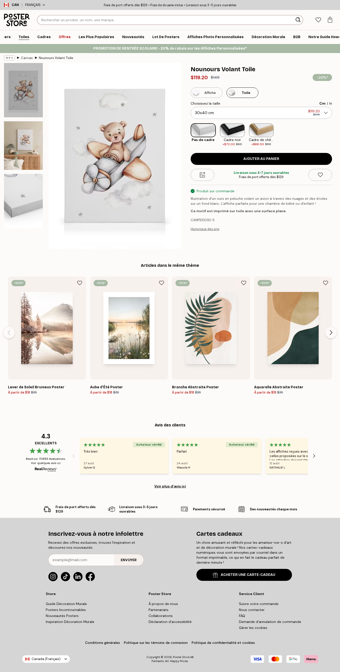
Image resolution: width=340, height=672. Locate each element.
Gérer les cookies (253, 627)
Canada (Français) (46, 659)
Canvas (27, 58)
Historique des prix (205, 229)
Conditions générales (102, 642)
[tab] (318, 20)
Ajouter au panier (261, 159)
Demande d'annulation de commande (270, 621)
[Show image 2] (23, 145)
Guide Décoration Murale (66, 604)
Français (33, 5)
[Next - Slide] (336, 135)
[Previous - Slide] (187, 135)
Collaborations (161, 615)
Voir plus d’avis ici (170, 486)
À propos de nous (163, 604)
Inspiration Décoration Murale (70, 621)
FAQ (242, 615)
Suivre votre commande (259, 604)
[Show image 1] (23, 90)
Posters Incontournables (66, 609)
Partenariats (159, 609)
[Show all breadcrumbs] (9, 57)
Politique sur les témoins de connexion (156, 642)
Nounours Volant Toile (56, 58)
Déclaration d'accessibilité (170, 621)
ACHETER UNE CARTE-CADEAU (248, 575)
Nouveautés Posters (62, 615)
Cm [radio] (322, 103)
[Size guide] (202, 175)
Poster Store (181, 657)
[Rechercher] (298, 20)
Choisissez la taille (205, 103)
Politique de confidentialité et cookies (223, 642)
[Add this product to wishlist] (320, 175)
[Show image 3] (23, 201)
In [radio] (330, 103)
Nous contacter (252, 609)
